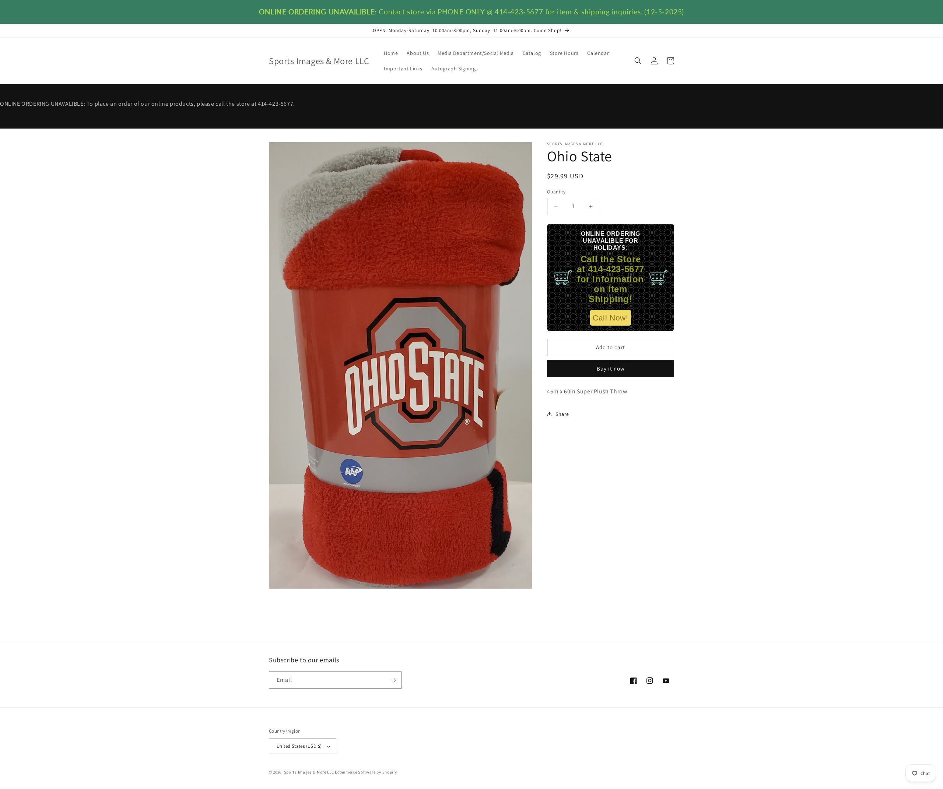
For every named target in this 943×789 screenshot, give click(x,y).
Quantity (556, 192)
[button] (638, 61)
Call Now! (610, 317)
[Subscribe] (393, 680)
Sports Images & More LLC (309, 772)
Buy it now (611, 368)
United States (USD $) (299, 746)
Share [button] (562, 413)
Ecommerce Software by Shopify (366, 772)
